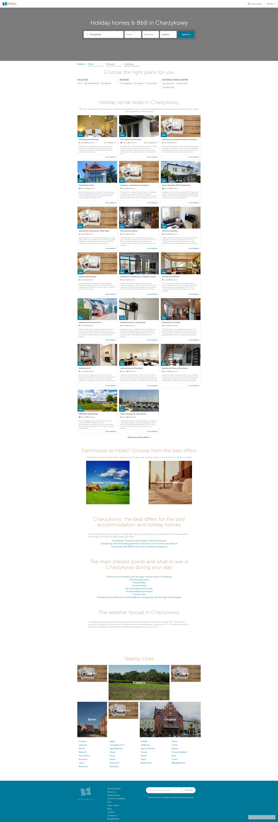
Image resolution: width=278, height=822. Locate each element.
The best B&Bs (139, 582)
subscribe (188, 790)
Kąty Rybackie (116, 748)
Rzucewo (83, 759)
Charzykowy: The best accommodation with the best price (139, 540)
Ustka (81, 763)
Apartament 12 (85, 368)
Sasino (113, 759)
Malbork (82, 752)
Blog (109, 808)
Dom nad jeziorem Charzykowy (133, 414)
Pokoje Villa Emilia (86, 185)
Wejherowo (146, 763)
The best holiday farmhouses (139, 591)
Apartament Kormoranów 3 (90, 322)
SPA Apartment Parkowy (89, 139)
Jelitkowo (145, 745)
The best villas (139, 594)
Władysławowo (178, 763)
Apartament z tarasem (171, 322)
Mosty (112, 752)
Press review (113, 805)
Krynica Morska (148, 748)
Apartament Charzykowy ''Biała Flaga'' (94, 231)
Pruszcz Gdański (179, 752)
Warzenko (114, 763)
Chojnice (83, 741)
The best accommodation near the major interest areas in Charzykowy (139, 576)
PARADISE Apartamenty (88, 414)
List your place (114, 788)
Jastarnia (83, 745)
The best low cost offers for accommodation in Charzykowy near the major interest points (139, 597)
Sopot (143, 759)
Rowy (112, 755)
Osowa (144, 752)
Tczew (175, 759)
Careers (111, 812)
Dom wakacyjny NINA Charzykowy (176, 185)
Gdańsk (144, 741)
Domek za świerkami (170, 277)
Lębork (175, 748)
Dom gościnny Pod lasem (130, 139)
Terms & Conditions (116, 798)
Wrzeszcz (83, 766)
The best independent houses (139, 588)
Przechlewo (84, 755)
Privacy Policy (113, 795)
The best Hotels (139, 585)
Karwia (82, 748)
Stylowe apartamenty (87, 277)
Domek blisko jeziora (129, 231)
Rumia (143, 755)
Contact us (112, 815)
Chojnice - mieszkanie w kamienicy (134, 185)
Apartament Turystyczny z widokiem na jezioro (139, 277)
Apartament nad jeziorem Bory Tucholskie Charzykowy (184, 139)
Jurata (174, 745)
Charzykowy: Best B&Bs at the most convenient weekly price (139, 546)
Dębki (112, 741)
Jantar (174, 741)
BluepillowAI (113, 819)
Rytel (174, 755)
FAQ (109, 802)
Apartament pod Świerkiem (131, 368)
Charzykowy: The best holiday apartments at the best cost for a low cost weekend (139, 543)
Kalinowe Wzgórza (169, 231)
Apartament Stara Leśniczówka (175, 368)
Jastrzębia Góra (117, 745)
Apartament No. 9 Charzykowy (132, 322)
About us (111, 792)
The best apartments (139, 579)
